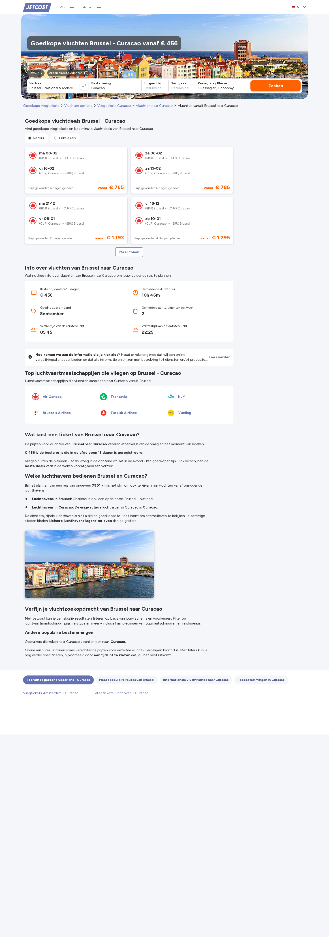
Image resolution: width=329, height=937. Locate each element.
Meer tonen (129, 252)
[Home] (37, 7)
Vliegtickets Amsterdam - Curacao (51, 693)
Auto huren (92, 7)
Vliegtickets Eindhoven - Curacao (122, 693)
